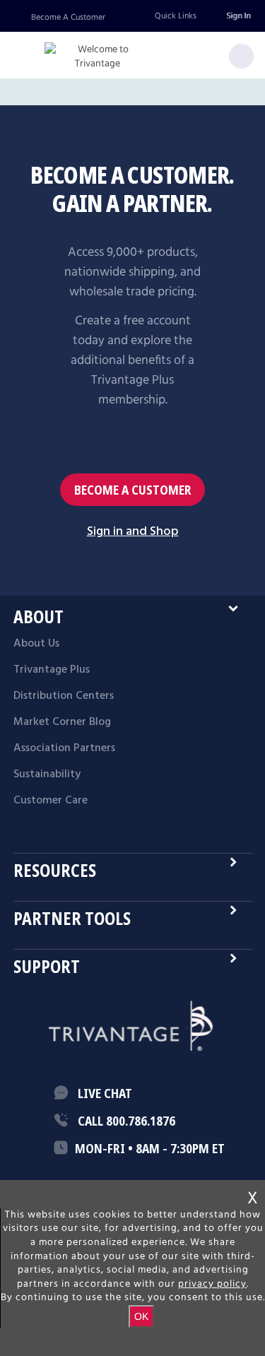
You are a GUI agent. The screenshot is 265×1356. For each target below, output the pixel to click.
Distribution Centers (63, 696)
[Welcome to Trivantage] (98, 56)
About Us (36, 644)
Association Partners (64, 748)
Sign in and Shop (133, 531)
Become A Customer (68, 17)
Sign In (238, 16)
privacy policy (212, 1284)
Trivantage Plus (51, 670)
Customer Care (50, 800)
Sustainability (47, 774)
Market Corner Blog (62, 722)
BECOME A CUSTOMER (133, 490)
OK (141, 1316)
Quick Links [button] (175, 16)
